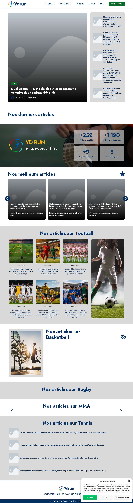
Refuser (105, 497)
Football (50, 3)
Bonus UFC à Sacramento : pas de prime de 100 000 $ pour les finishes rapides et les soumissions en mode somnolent (112, 75)
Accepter (90, 497)
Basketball (66, 3)
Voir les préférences (122, 497)
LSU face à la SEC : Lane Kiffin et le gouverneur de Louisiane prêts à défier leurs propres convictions (111, 56)
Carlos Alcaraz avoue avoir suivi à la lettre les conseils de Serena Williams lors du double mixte (59, 458)
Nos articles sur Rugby (66, 389)
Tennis (80, 3)
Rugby (92, 3)
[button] (129, 481)
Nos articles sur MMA (66, 406)
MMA (102, 3)
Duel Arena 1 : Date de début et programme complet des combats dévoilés (43, 90)
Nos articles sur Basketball (63, 334)
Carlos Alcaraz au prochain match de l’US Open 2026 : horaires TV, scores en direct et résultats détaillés (112, 38)
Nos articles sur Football (66, 233)
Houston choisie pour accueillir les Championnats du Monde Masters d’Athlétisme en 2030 (112, 21)
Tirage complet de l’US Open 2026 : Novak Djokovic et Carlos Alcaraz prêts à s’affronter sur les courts (62, 445)
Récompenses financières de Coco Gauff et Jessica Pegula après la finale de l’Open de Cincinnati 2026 (63, 470)
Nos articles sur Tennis (67, 423)
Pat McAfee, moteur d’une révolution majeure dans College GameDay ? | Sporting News (112, 93)
